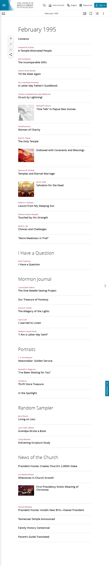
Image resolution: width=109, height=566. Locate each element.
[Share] (11, 54)
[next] (105, 286)
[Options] (103, 13)
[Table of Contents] (3, 13)
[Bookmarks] (91, 13)
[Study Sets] (84, 13)
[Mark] (11, 44)
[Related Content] (97, 13)
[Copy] (11, 50)
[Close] (11, 38)
